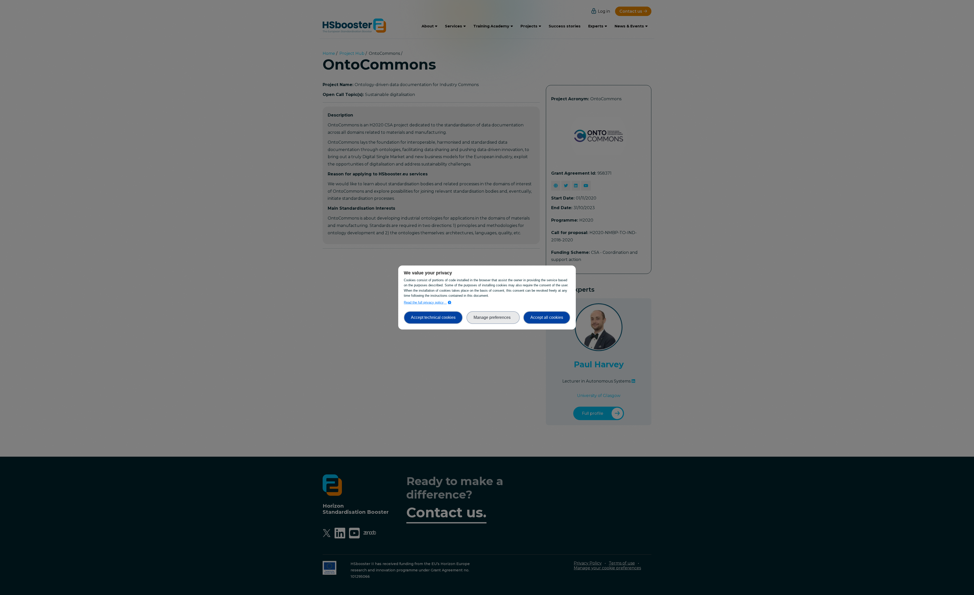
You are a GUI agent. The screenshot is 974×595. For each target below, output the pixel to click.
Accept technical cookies (433, 317)
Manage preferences (493, 317)
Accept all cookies (546, 317)
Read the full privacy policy (425, 302)
